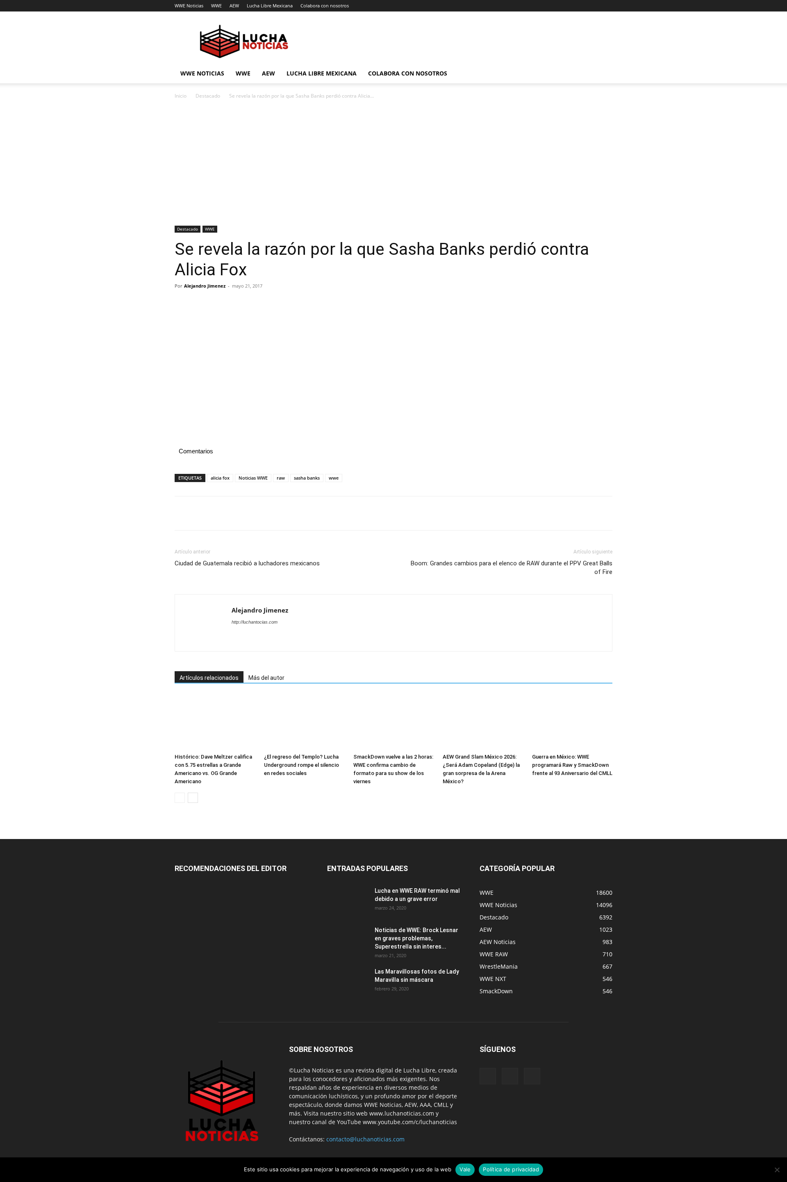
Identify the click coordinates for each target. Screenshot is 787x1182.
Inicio (181, 95)
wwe (334, 478)
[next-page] (193, 798)
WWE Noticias (189, 5)
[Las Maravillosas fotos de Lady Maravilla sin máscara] (347, 981)
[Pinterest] (220, 304)
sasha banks (307, 478)
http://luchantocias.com (254, 622)
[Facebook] (183, 304)
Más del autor (266, 677)
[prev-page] (180, 798)
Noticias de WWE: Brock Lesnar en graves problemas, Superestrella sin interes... (416, 938)
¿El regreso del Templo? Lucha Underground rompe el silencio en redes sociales (301, 765)
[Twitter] (201, 304)
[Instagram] (510, 1076)
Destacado (208, 95)
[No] (777, 1170)
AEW (234, 5)
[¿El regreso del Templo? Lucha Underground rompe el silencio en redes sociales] (304, 722)
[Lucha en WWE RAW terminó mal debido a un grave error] (347, 901)
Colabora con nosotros (324, 5)
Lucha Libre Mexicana (270, 5)
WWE (216, 5)
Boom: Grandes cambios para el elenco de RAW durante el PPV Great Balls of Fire (511, 568)
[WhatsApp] (239, 304)
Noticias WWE (253, 478)
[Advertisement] (393, 164)
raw (281, 478)
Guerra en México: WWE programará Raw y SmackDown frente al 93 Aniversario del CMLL (572, 765)
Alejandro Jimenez (204, 286)
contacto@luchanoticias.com (365, 1139)
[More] (258, 304)
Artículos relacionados (209, 677)
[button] (602, 74)
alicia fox (220, 478)
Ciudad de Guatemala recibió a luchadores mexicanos (247, 563)
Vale (465, 1169)
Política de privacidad (511, 1169)
